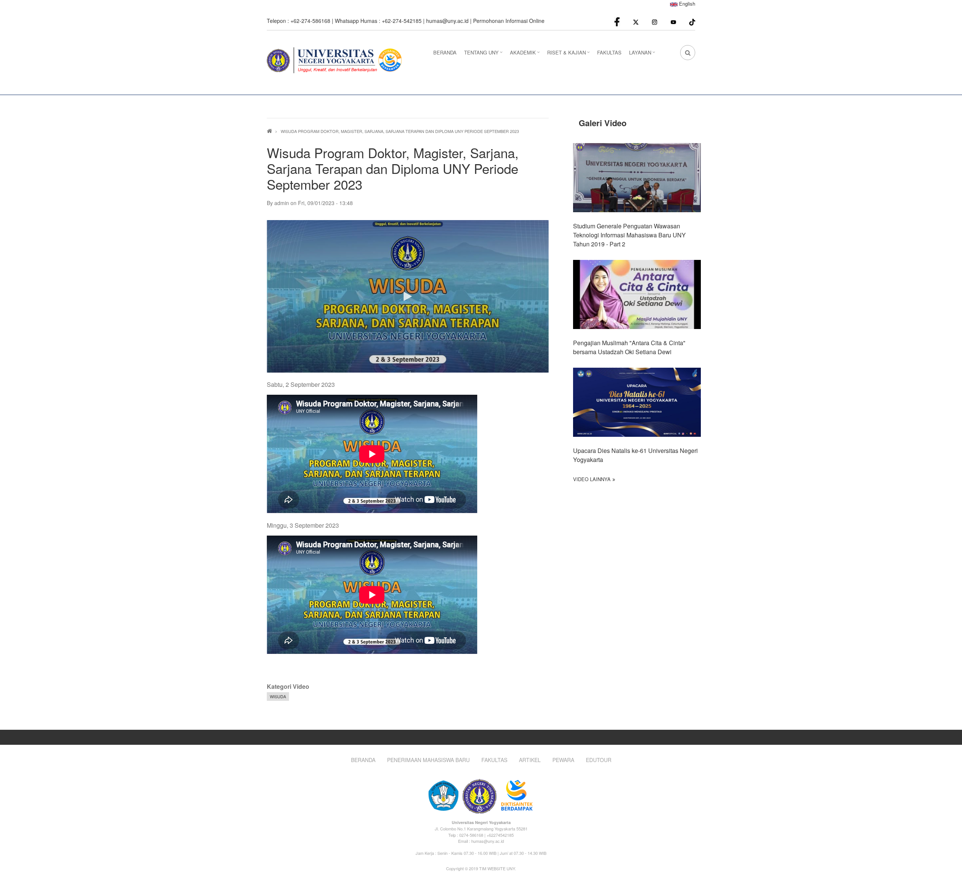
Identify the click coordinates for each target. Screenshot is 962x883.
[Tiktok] (692, 21)
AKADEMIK (526, 54)
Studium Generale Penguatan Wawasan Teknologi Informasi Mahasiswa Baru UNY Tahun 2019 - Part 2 (629, 235)
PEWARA (563, 760)
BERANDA (445, 52)
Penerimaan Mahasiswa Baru (428, 760)
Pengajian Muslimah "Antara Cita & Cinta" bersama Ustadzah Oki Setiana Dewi (629, 347)
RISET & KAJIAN (569, 54)
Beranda (363, 760)
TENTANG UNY (484, 54)
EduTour (598, 760)
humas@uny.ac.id (447, 20)
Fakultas (494, 760)
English (686, 3)
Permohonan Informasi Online (509, 20)
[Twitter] (636, 22)
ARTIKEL (530, 760)
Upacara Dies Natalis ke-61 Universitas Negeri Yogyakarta (635, 455)
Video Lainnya (592, 479)
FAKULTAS (609, 52)
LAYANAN (643, 54)
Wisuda (278, 696)
